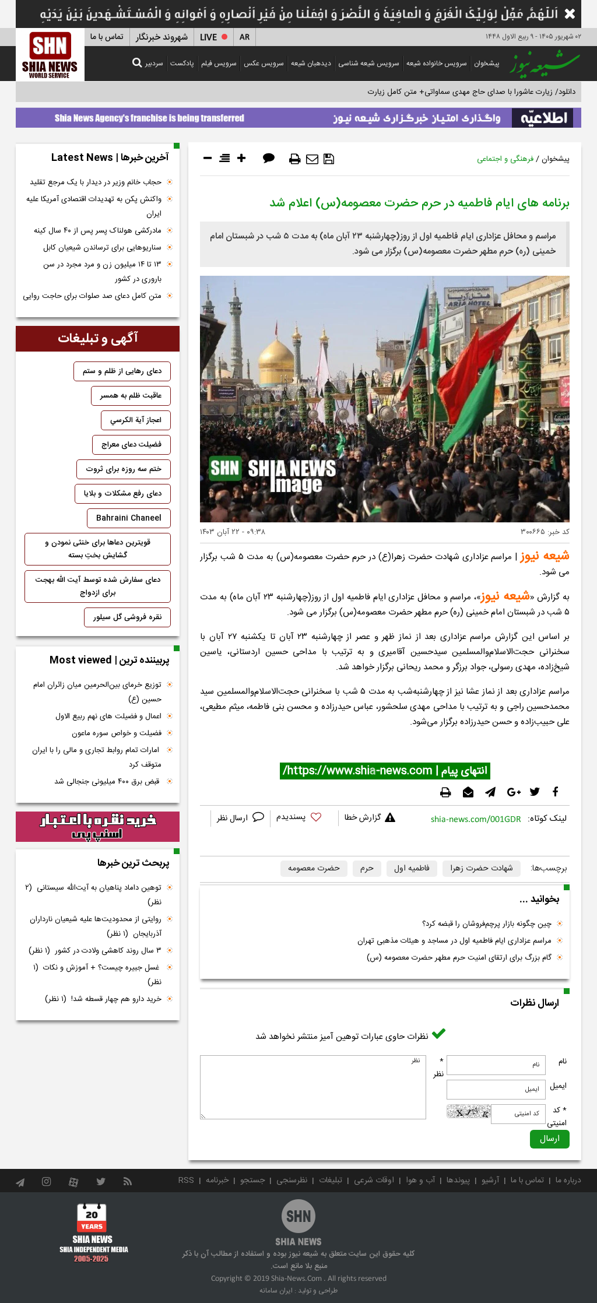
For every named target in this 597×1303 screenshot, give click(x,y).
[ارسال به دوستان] (312, 159)
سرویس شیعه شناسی (368, 63)
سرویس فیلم (219, 63)
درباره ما (568, 1181)
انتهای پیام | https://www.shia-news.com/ (385, 771)
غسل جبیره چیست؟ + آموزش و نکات (97, 975)
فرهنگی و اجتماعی (505, 159)
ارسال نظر (233, 819)
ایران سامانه (276, 1291)
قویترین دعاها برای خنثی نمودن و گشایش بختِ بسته (97, 549)
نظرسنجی (291, 1181)
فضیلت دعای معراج (131, 444)
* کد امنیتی (557, 1117)
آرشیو (490, 1181)
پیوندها (458, 1181)
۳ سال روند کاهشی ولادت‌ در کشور (95, 950)
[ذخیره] (329, 159)
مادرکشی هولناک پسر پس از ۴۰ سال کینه (97, 230)
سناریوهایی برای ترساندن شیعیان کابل (102, 247)
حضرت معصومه (314, 869)
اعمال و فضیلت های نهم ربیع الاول (108, 716)
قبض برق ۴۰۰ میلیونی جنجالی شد (107, 781)
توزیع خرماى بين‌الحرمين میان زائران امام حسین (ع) (97, 692)
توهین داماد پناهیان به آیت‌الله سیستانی (93, 895)
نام (563, 1061)
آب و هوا (420, 1181)
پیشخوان (487, 63)
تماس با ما (107, 37)
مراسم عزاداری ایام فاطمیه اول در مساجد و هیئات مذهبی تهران (454, 941)
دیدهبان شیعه (311, 63)
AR (245, 37)
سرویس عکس (264, 63)
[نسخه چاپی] (295, 159)
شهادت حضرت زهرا (481, 869)
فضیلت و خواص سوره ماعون (116, 733)
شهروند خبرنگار (162, 37)
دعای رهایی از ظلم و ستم (122, 371)
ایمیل (558, 1086)
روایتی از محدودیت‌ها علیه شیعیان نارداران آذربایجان (95, 926)
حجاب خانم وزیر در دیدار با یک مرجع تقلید (95, 182)
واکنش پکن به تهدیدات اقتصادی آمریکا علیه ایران (93, 206)
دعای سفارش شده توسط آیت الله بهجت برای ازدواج (98, 586)
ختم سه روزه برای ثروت (123, 469)
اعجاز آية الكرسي (135, 420)
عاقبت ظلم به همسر (130, 395)
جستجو (252, 1181)
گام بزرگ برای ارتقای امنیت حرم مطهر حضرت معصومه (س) (459, 957)
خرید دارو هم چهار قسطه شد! (103, 999)
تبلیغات (330, 1181)
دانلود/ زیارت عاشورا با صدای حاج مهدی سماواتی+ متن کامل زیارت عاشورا (460, 92)
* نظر (438, 1068)
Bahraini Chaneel (128, 518)
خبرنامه (217, 1181)
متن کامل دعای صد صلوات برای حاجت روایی (92, 296)
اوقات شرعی (374, 1181)
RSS (186, 1181)
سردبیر (154, 63)
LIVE (208, 38)
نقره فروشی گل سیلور (127, 617)
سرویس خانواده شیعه (436, 63)
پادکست (182, 63)
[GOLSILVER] (98, 826)
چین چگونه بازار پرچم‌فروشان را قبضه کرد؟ (487, 924)
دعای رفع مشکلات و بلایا (122, 493)
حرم (367, 869)
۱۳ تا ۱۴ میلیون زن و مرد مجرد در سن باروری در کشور (102, 272)
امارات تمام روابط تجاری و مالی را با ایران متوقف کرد (96, 757)
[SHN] (50, 54)
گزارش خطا (363, 818)
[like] (304, 818)
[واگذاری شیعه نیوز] (298, 114)
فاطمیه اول (412, 869)
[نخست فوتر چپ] (94, 1231)
